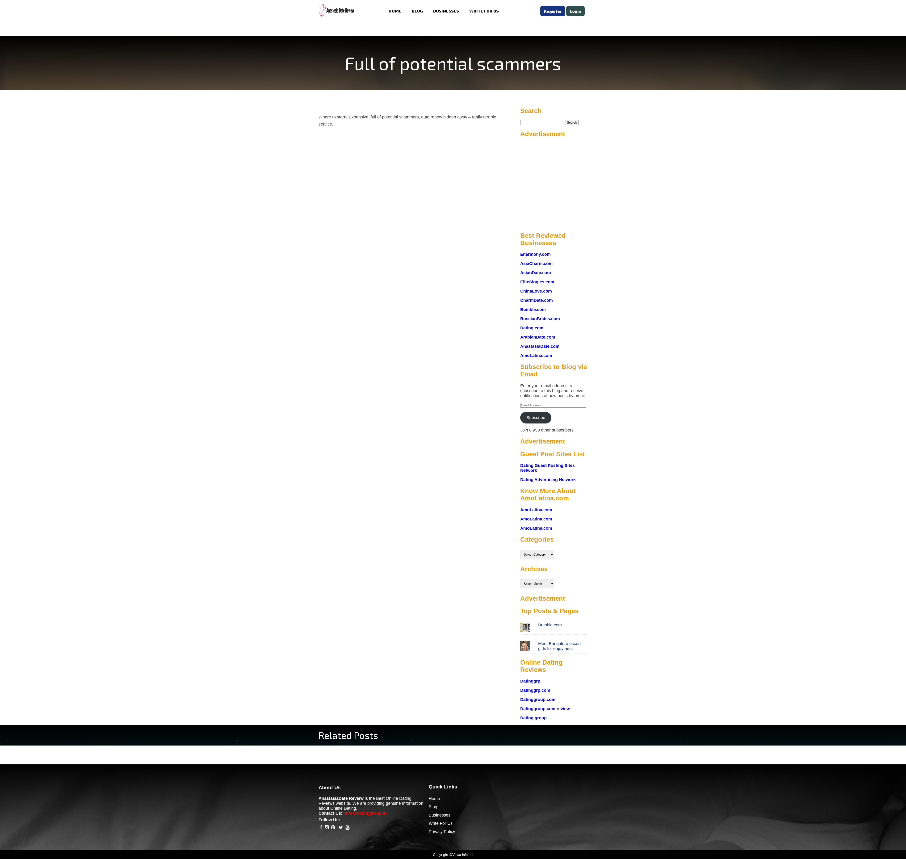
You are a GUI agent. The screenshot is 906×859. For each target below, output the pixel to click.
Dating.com (531, 328)
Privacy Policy (442, 831)
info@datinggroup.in (365, 813)
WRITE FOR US (484, 10)
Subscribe (535, 417)
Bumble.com (533, 309)
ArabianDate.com (537, 337)
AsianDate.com (535, 272)
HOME (395, 10)
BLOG (417, 10)
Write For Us (441, 823)
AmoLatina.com (536, 355)
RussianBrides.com (540, 318)
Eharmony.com (535, 254)
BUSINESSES (446, 10)
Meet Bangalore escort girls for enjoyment (559, 646)
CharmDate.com (536, 300)
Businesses (439, 815)
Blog (433, 807)
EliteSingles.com (537, 282)
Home (434, 798)
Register (553, 11)
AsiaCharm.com (536, 263)
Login (575, 11)
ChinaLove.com (536, 291)
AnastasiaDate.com (539, 346)
